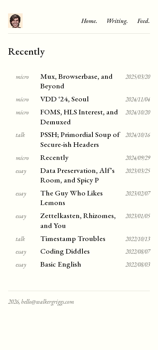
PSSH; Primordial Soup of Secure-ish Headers (80, 139)
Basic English (60, 264)
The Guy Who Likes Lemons (71, 197)
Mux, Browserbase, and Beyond (76, 81)
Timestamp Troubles (72, 238)
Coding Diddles (65, 251)
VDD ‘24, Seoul (64, 99)
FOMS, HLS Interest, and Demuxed (79, 116)
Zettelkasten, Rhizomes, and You (78, 220)
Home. (89, 21)
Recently (54, 157)
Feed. (143, 21)
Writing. (117, 21)
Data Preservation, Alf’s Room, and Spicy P (77, 175)
